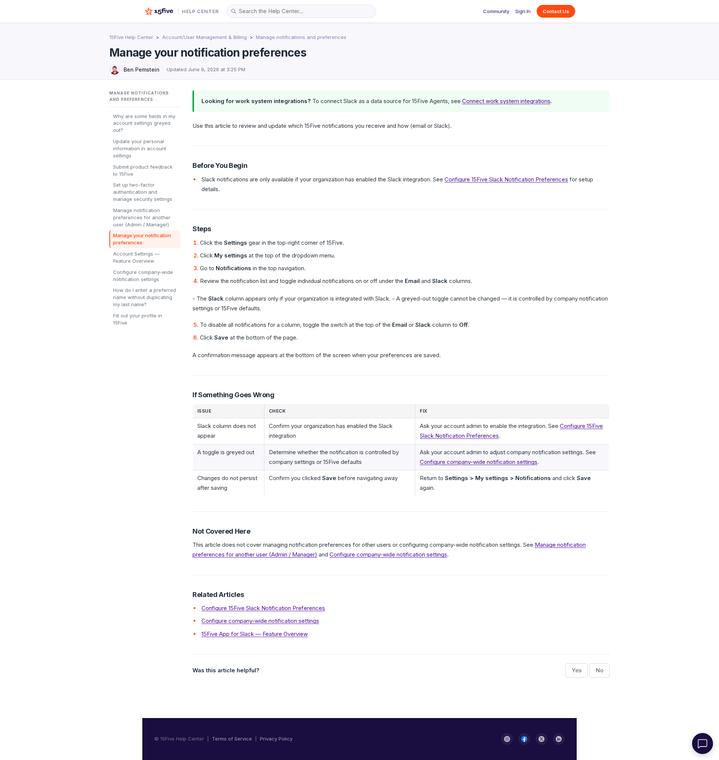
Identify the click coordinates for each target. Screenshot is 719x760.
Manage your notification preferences (142, 238)
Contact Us (556, 11)
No (599, 670)
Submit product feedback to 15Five (143, 170)
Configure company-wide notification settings (143, 275)
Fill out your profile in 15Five (137, 319)
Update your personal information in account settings (139, 148)
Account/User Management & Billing (204, 37)
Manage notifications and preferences (301, 37)
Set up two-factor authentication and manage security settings (142, 192)
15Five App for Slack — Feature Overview (254, 633)
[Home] (159, 11)
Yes (577, 670)
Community (496, 11)
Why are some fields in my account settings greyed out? (144, 123)
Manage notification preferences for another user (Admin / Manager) (141, 217)
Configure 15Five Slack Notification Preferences (506, 179)
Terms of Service (232, 739)
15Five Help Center (131, 37)
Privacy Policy (276, 739)
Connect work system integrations (506, 101)
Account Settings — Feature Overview (136, 257)
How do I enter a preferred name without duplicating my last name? (144, 297)
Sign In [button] (523, 11)
